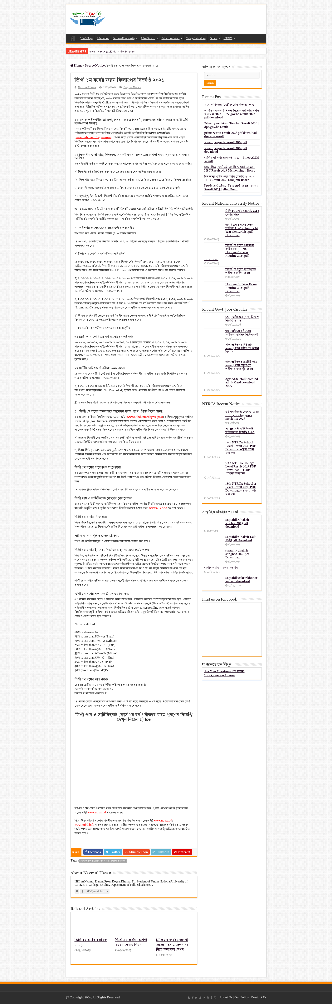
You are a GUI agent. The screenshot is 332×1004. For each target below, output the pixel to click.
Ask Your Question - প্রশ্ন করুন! (224, 671)
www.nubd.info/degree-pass (93, 137)
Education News (171, 38)
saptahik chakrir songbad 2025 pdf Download (237, 554)
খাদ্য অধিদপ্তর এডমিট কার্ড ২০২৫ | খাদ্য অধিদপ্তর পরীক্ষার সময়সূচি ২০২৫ (241, 366)
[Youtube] (207, 997)
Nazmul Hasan (87, 87)
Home (73, 38)
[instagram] (214, 997)
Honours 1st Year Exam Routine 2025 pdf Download (241, 288)
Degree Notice (95, 65)
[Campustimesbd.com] (87, 19)
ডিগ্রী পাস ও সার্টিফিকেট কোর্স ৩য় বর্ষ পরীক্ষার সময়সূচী (103, 861)
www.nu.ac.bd (158, 508)
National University (124, 38)
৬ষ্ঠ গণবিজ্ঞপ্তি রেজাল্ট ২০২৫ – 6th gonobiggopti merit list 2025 (242, 415)
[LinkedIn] (204, 997)
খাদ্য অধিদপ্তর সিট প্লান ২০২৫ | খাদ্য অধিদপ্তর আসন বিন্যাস (242, 348)
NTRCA (228, 38)
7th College (86, 38)
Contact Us (258, 997)
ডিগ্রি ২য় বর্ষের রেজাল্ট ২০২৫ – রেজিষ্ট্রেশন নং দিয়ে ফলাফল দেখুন (172, 945)
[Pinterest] (200, 997)
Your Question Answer (219, 675)
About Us (226, 997)
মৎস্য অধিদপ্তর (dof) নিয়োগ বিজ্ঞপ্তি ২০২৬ (111, 51)
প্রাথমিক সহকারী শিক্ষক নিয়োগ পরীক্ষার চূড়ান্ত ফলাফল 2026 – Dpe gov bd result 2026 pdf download (231, 114)
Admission (103, 38)
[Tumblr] (211, 997)
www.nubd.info (84, 825)
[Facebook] (193, 997)
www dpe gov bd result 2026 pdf (225, 142)
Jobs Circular (148, 38)
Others (213, 38)
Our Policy (241, 997)
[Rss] (189, 997)
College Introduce (196, 38)
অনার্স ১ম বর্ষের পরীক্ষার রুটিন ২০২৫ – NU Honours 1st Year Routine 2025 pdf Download (229, 252)
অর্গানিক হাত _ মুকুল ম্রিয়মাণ (221, 567)
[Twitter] (196, 997)
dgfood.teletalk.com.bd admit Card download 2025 (241, 383)
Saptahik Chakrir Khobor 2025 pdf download (237, 523)
